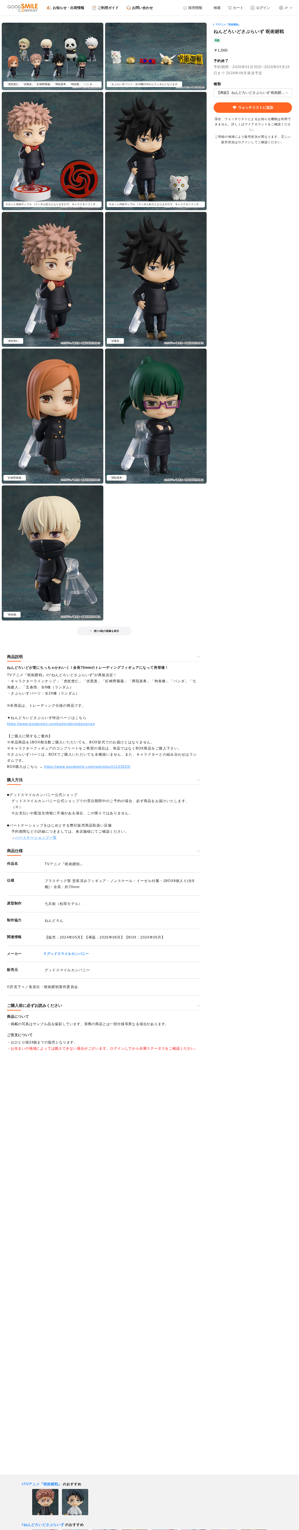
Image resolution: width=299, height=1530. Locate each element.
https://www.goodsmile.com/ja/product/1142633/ (87, 766)
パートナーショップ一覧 (36, 837)
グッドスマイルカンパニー (68, 954)
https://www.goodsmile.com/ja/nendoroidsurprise (51, 724)
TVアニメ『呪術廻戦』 (228, 24)
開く (215, 92)
